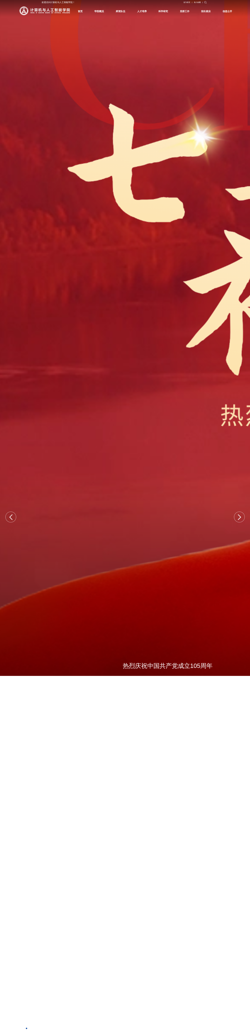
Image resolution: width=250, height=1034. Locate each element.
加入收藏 (219, 3)
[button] (10, 517)
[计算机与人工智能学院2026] (52, 12)
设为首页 (207, 3)
